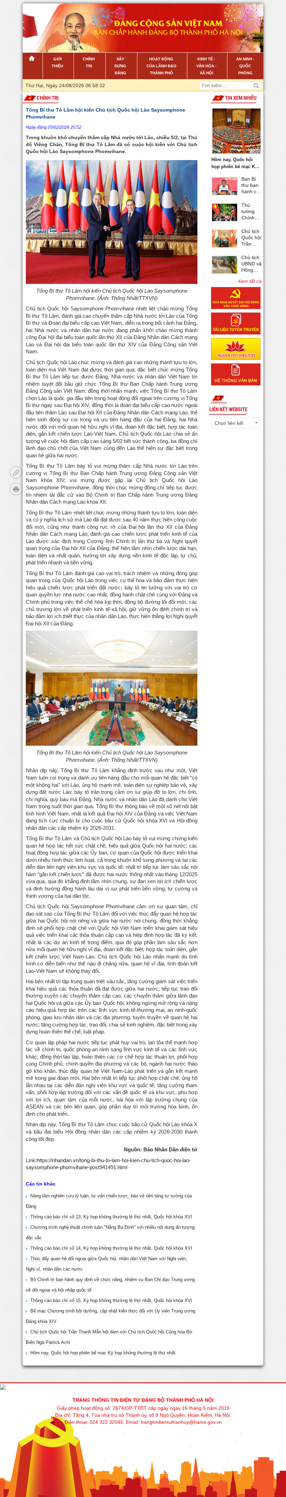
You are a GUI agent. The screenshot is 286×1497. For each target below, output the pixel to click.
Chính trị (48, 98)
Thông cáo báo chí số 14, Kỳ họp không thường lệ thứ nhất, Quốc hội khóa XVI (111, 1248)
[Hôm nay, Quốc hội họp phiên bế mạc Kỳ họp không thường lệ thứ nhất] (236, 129)
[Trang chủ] (32, 66)
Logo (58, 24)
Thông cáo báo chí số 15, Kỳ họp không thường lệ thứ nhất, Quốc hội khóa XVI (111, 1300)
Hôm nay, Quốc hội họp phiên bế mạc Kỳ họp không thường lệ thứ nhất (102, 1352)
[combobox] (235, 423)
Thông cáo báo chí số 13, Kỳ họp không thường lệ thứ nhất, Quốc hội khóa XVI (111, 1216)
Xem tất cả (250, 281)
